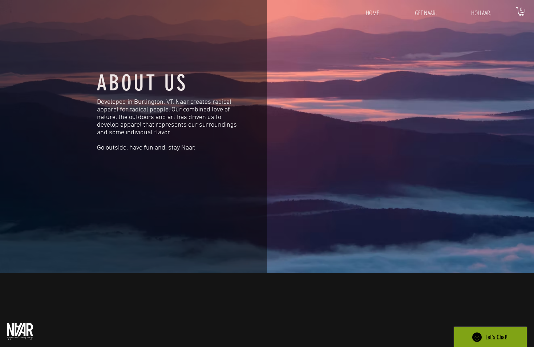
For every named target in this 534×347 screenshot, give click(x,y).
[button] (521, 11)
